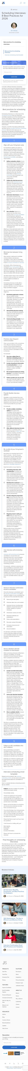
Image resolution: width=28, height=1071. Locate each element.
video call (18, 431)
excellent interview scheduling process (14, 129)
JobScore (11, 1067)
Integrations (18, 977)
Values (17, 996)
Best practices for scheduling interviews (12, 51)
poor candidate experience (14, 464)
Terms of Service (17, 1068)
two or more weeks (14, 267)
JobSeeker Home (20, 985)
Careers (17, 1004)
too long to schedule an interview (15, 262)
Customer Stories (6, 1020)
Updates (4, 1025)
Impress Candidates (6, 987)
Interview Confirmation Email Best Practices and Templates (13, 946)
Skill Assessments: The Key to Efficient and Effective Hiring (13, 919)
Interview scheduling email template (14, 55)
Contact (17, 1007)
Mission (17, 993)
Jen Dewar (14, 30)
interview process (18, 182)
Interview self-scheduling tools (11, 554)
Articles (4, 1014)
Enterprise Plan (5, 977)
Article (15, 9)
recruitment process (7, 115)
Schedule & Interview (7, 997)
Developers (18, 971)
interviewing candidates (10, 157)
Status (17, 974)
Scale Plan (4, 974)
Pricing (3, 980)
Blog (3, 1017)
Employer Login (19, 982)
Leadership (18, 1001)
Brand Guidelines (6, 1022)
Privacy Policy (10, 1068)
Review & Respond (6, 995)
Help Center (5, 1028)
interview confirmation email (12, 593)
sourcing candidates (19, 214)
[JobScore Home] (3, 3)
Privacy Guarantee (20, 980)
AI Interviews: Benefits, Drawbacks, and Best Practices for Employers (14, 891)
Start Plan (4, 971)
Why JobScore (19, 998)
